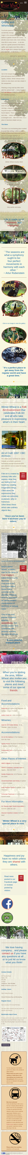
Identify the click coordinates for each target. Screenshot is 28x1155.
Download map (5, 1044)
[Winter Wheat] (12, 5)
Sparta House (5, 743)
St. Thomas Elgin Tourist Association (12, 806)
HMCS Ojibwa (5, 763)
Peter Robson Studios (8, 787)
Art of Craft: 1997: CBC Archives (13, 454)
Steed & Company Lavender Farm (12, 767)
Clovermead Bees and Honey (10, 781)
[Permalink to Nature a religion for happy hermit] (14, 545)
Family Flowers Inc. (7, 774)
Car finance (7, 92)
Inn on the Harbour (7, 737)
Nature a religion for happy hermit (11, 561)
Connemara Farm (6, 750)
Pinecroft (4, 708)
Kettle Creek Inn (6, 715)
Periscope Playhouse (8, 794)
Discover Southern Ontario (9, 813)
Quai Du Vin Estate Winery (9, 725)
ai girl (7, 49)
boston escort (10, 1124)
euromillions (7, 623)
